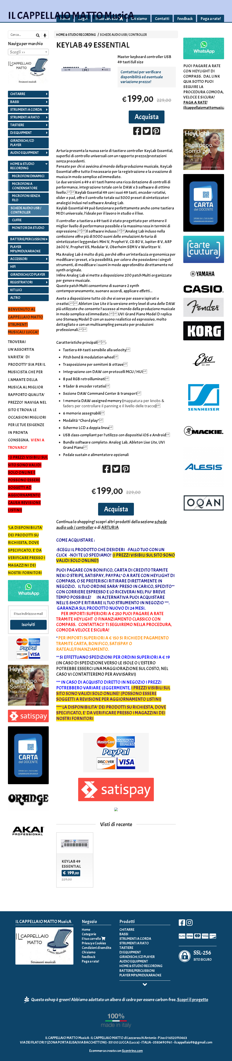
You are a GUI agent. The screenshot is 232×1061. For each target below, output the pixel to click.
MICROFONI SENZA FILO (26, 198)
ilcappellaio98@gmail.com (193, 1042)
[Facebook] (182, 924)
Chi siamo (139, 18)
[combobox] (28, 52)
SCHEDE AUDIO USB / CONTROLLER (123, 35)
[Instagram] (189, 924)
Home (86, 929)
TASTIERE (17, 125)
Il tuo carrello (91, 938)
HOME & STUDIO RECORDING (76, 35)
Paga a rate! (211, 18)
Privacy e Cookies (94, 943)
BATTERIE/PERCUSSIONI (28, 239)
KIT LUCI (16, 290)
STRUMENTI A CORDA (26, 109)
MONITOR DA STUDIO (28, 228)
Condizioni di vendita (96, 948)
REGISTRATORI (21, 282)
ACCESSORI (18, 259)
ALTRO (15, 297)
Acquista (147, 117)
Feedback (185, 18)
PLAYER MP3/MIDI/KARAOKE (25, 249)
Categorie (89, 934)
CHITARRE (17, 94)
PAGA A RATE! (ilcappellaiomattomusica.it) (206, 105)
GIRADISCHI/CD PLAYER (27, 274)
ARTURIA (110, 527)
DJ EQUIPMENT (21, 132)
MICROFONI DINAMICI (28, 176)
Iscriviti (28, 624)
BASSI (14, 102)
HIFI (13, 266)
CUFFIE (17, 220)
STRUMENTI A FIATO (25, 117)
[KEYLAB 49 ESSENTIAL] (85, 74)
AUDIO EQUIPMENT (24, 152)
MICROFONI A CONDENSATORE (24, 186)
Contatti (162, 18)
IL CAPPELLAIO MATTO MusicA (71, 15)
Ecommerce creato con (116, 1051)
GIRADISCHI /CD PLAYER (22, 142)
